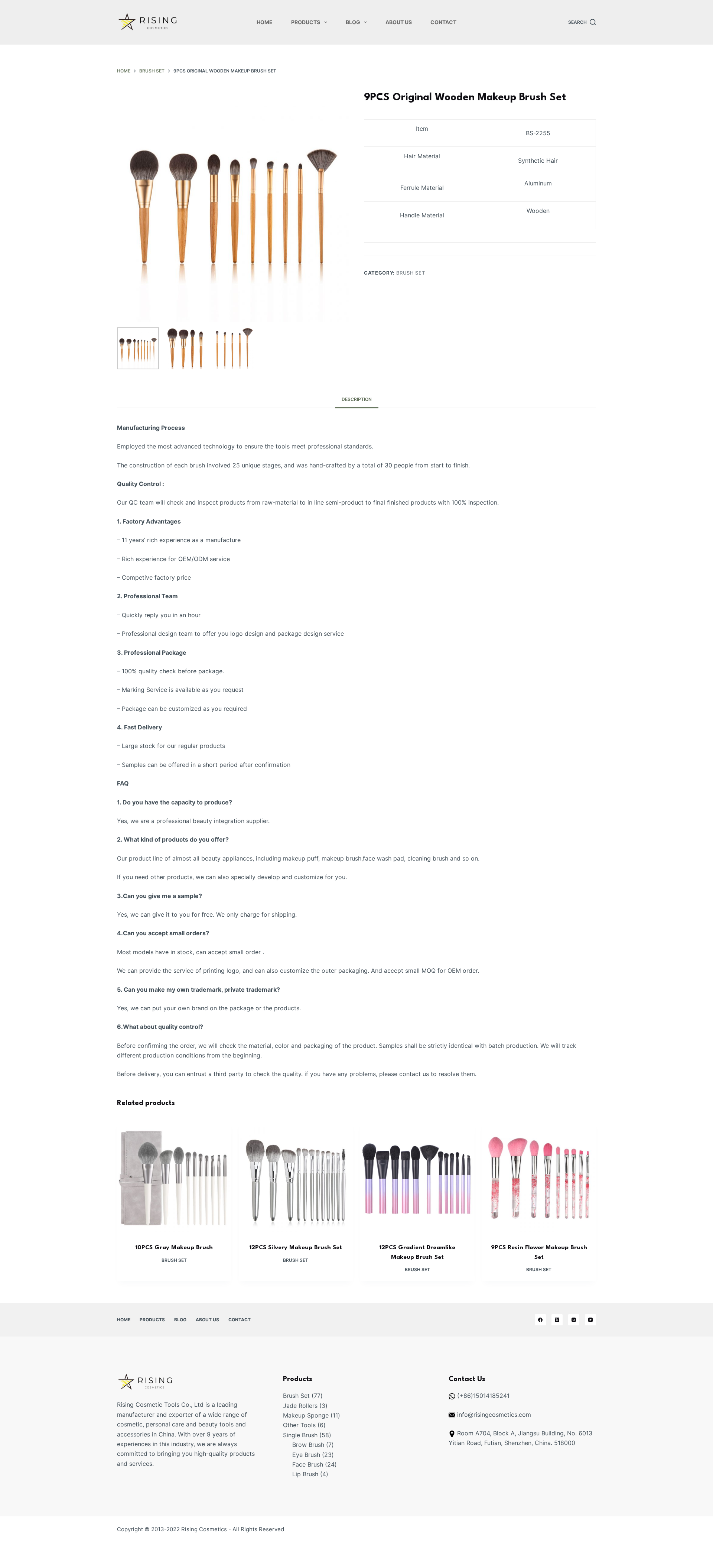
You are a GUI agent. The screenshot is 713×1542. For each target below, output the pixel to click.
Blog (353, 22)
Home (265, 22)
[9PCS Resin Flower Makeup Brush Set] (539, 1177)
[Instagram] (573, 1319)
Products (305, 22)
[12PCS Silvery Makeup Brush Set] (296, 1177)
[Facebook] (540, 1319)
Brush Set (410, 273)
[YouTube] (590, 1319)
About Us (398, 22)
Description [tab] (357, 399)
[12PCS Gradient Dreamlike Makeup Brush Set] (417, 1177)
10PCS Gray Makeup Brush (174, 1248)
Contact (443, 22)
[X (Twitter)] (557, 1319)
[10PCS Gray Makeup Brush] (174, 1177)
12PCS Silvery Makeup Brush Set (295, 1248)
